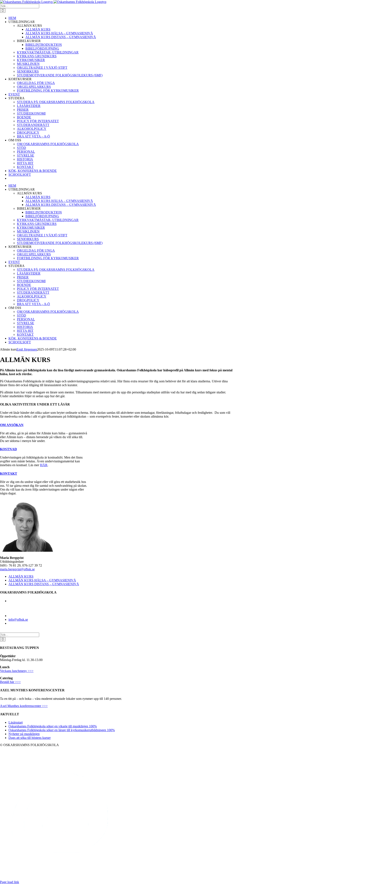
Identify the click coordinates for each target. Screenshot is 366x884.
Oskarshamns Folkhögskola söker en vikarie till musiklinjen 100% (52, 726)
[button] (12, 425)
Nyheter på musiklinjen (24, 734)
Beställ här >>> (10, 682)
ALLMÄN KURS (20, 576)
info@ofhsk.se (18, 619)
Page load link (9, 882)
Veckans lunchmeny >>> (16, 671)
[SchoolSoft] (66, 878)
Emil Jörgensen (27, 349)
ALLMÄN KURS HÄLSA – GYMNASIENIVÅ (42, 580)
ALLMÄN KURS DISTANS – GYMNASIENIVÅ (43, 584)
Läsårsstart (15, 722)
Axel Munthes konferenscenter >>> (24, 706)
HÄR (43, 465)
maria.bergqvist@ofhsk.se (17, 569)
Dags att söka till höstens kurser (29, 737)
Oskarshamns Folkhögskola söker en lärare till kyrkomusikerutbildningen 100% (61, 730)
